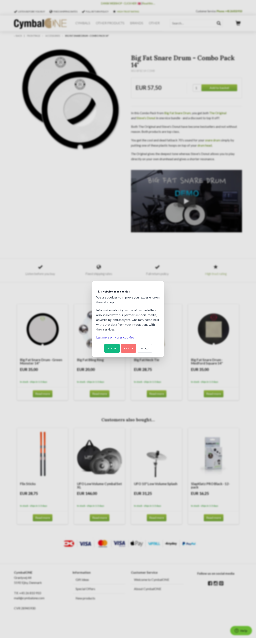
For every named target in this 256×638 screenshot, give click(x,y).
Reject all (128, 348)
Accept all (112, 348)
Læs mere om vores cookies (115, 337)
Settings (145, 348)
